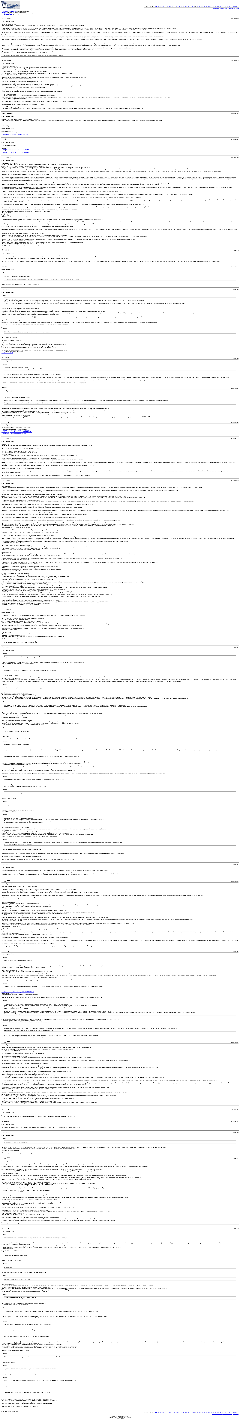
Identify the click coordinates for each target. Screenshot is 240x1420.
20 (170, 6)
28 (185, 6)
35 (197, 6)
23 (176, 6)
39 (204, 6)
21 (172, 6)
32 (192, 6)
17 (165, 6)
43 (211, 6)
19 (169, 6)
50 (224, 6)
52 (227, 6)
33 (194, 6)
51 (226, 6)
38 (202, 6)
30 (188, 6)
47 (218, 6)
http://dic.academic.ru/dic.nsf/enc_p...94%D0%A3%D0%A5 (18, 992)
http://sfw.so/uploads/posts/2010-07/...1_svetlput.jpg (16, 430)
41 (208, 6)
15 (161, 6)
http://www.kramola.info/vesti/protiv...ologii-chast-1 (15, 149)
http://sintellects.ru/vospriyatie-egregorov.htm (14, 433)
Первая (157, 6)
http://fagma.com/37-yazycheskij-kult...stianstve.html (16, 134)
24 (177, 6)
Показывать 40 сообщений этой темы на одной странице (225, 8)
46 (217, 6)
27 (183, 6)
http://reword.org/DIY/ (7, 353)
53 (229, 6)
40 (206, 6)
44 (213, 6)
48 (220, 6)
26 (181, 6)
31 (190, 6)
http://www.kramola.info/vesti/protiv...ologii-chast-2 (15, 152)
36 (199, 6)
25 (179, 6)
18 (167, 6)
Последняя (235, 6)
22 (174, 6)
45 (215, 6)
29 (186, 6)
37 (201, 6)
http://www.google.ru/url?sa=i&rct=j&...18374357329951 (17, 432)
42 (210, 6)
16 (163, 6)
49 (222, 6)
